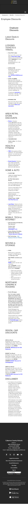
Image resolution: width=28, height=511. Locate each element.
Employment (5, 15)
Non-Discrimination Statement (14, 460)
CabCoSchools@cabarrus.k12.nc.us (15, 449)
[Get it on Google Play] (14, 492)
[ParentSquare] (14, 489)
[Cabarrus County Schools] (14, 8)
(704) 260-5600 (16, 448)
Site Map (14, 465)
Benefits (11, 15)
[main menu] (25, 12)
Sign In (14, 470)
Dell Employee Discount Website (15, 236)
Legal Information (14, 458)
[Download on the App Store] (14, 497)
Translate (18, 473)
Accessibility (14, 467)
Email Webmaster (14, 463)
